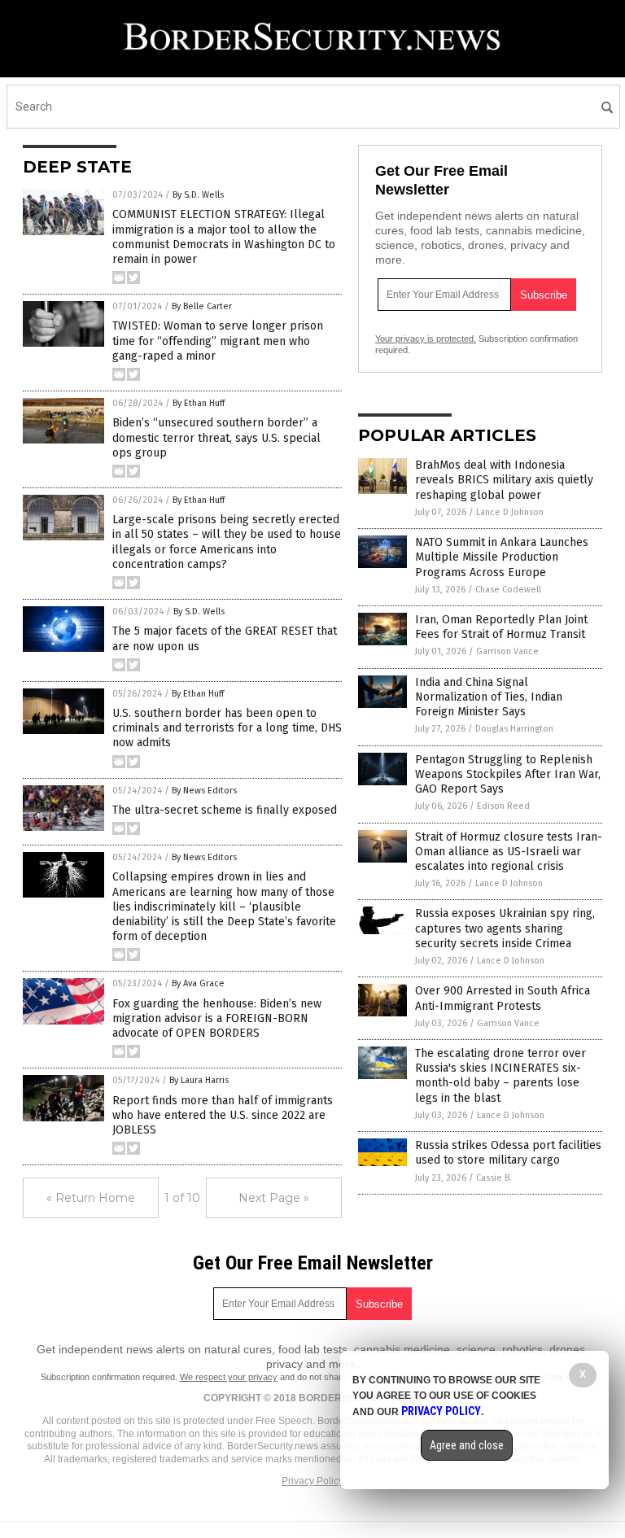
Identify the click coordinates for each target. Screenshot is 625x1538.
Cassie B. (494, 1178)
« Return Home (90, 1198)
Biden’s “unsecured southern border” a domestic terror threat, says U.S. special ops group (216, 437)
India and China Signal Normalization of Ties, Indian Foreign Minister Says (488, 697)
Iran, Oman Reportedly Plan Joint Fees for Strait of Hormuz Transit (501, 627)
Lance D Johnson (510, 512)
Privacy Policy (312, 1481)
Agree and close (467, 1445)
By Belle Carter (202, 306)
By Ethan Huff (199, 403)
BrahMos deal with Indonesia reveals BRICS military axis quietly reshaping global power (504, 479)
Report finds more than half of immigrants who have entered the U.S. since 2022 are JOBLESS (222, 1115)
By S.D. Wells (198, 195)
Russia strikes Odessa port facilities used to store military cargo (508, 1152)
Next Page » (273, 1198)
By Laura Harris (199, 1080)
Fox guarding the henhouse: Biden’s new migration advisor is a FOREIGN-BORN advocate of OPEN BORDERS (216, 1018)
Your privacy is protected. (425, 338)
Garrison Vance (507, 651)
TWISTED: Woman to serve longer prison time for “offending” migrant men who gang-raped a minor (217, 340)
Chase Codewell (508, 589)
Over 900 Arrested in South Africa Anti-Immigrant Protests (502, 998)
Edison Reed (503, 806)
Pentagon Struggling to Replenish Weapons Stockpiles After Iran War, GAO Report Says (508, 774)
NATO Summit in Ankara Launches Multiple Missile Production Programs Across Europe (501, 557)
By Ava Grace (198, 983)
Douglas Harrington (514, 728)
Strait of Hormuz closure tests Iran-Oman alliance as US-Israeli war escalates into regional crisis (508, 851)
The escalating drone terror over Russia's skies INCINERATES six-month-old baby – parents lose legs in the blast (500, 1075)
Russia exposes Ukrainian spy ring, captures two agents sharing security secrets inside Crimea (505, 928)
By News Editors (204, 790)
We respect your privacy (229, 1377)
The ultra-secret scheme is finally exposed (224, 810)
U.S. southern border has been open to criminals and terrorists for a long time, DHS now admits (227, 727)
